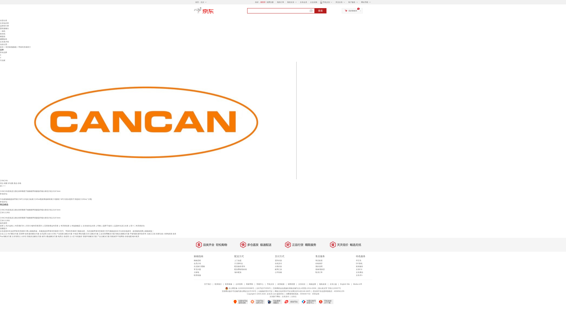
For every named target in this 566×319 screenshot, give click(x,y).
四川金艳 (9, 226)
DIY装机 (359, 263)
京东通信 (359, 272)
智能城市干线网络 (117, 236)
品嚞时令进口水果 (121, 226)
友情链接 (280, 284)
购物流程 (197, 260)
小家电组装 (167, 234)
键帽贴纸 (3, 39)
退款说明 (319, 266)
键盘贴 (2, 36)
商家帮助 (249, 284)
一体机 (2, 31)
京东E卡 (359, 269)
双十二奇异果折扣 (137, 226)
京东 (214, 11)
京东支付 (285, 297)
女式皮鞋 (43, 234)
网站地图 (82, 234)
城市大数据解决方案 (49, 236)
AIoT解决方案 (13, 234)
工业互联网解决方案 (107, 234)
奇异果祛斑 (65, 226)
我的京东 (290, 2)
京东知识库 (4, 23)
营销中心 (260, 284)
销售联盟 (291, 284)
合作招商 (239, 284)
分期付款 (278, 266)
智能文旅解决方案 (122, 234)
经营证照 (315, 294)
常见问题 (197, 269)
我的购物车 (352, 11)
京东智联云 (16, 236)
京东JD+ (359, 275)
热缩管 (66, 236)
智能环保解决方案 (90, 236)
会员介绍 (197, 263)
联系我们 (218, 284)
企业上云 (3, 234)
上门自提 (237, 260)
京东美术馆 (4, 42)
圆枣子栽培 (107, 226)
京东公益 (333, 284)
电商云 (60, 236)
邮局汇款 (278, 269)
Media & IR (357, 284)
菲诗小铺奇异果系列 (34, 226)
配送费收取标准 (240, 269)
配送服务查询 (239, 266)
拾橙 (2, 226)
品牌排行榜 (4, 26)
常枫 (99, 226)
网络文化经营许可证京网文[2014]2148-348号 (293, 291)
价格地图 (128, 236)
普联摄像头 (4, 28)
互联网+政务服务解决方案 (29, 234)
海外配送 (237, 272)
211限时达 (238, 263)
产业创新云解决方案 (64, 234)
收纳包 (2, 34)
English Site (345, 284)
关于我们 (207, 284)
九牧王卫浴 (151, 234)
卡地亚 (75, 234)
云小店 (72, 236)
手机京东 (326, 2)
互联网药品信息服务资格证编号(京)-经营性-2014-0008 (294, 288)
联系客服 (197, 275)
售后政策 (319, 260)
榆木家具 (135, 236)
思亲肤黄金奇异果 (51, 226)
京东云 (294, 297)
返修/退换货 (320, 269)
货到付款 (278, 260)
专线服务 (78, 236)
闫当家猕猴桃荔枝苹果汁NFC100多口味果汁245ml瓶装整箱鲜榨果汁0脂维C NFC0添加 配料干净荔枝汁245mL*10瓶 (46, 199)
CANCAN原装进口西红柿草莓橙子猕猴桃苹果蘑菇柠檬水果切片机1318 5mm (30, 191)
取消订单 (319, 272)
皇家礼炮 (159, 234)
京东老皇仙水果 (89, 226)
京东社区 (301, 284)
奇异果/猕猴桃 (11, 47)
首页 (2, 47)
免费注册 (270, 2)
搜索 (320, 10)
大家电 (196, 272)
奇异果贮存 (19, 226)
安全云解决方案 (92, 234)
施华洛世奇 (141, 234)
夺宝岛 (358, 260)
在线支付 (278, 263)
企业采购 (313, 2)
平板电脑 (133, 234)
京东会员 (303, 2)
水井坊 (24, 236)
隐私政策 (322, 284)
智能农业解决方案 (34, 236)
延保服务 (359, 266)
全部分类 (3, 20)
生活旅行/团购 (199, 266)
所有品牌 (3, 52)
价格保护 (319, 263)
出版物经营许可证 (265, 291)
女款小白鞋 (51, 234)
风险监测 (312, 284)
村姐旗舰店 (76, 226)
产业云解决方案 (103, 236)
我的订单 (280, 2)
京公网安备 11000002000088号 (241, 288)
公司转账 (278, 272)
